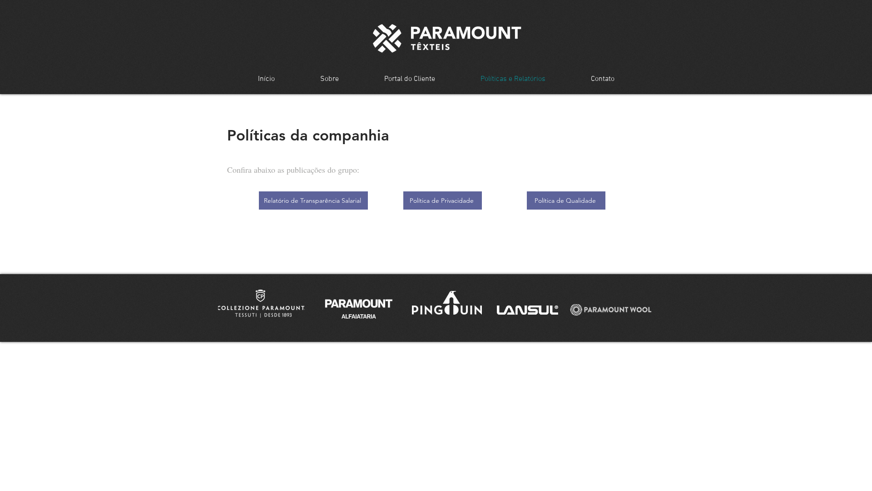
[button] (261, 304)
